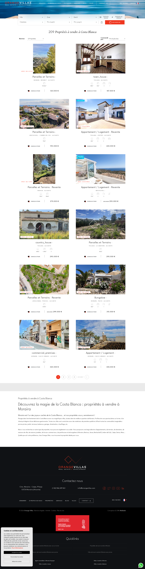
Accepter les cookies (17, 552)
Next (66, 58)
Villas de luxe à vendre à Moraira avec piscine (100, 552)
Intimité (47, 510)
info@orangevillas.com (86, 488)
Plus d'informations (17, 548)
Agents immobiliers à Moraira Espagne (45, 560)
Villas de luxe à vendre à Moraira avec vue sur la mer (45, 546)
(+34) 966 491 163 (58, 488)
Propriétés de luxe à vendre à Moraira (100, 546)
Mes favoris (124, 3)
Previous (21, 58)
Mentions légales (39, 510)
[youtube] (118, 488)
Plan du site (60, 510)
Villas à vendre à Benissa (100, 564)
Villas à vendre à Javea (45, 564)
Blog (84, 3)
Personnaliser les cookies (17, 557)
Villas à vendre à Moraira (100, 560)
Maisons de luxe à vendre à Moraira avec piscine (45, 552)
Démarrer (42, 3)
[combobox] (31, 17)
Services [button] (77, 3)
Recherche (116, 22)
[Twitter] (109, 488)
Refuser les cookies (16, 561)
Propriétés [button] (67, 3)
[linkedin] (123, 488)
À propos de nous (55, 3)
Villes (91, 3)
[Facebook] (104, 488)
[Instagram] (113, 488)
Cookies (53, 510)
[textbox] (32, 17)
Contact (102, 3)
